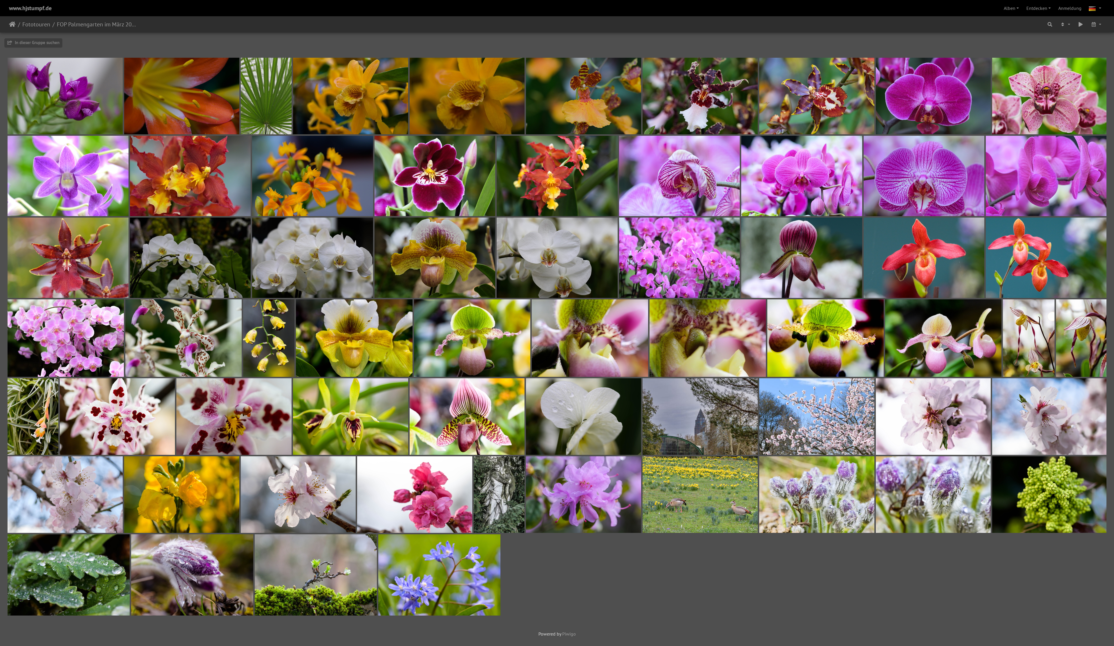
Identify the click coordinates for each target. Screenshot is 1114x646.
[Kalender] (1096, 24)
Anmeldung (1070, 8)
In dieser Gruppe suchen (36, 42)
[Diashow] (1080, 24)
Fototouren (36, 24)
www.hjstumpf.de (30, 8)
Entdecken (1036, 8)
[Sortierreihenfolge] (1065, 24)
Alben (1009, 8)
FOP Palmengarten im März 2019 (97, 24)
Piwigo (569, 634)
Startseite (12, 24)
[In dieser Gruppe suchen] (1050, 24)
